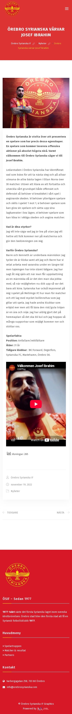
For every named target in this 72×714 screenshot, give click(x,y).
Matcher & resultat (14, 650)
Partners (8, 655)
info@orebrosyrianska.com (22, 687)
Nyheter (15, 491)
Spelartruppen (12, 646)
